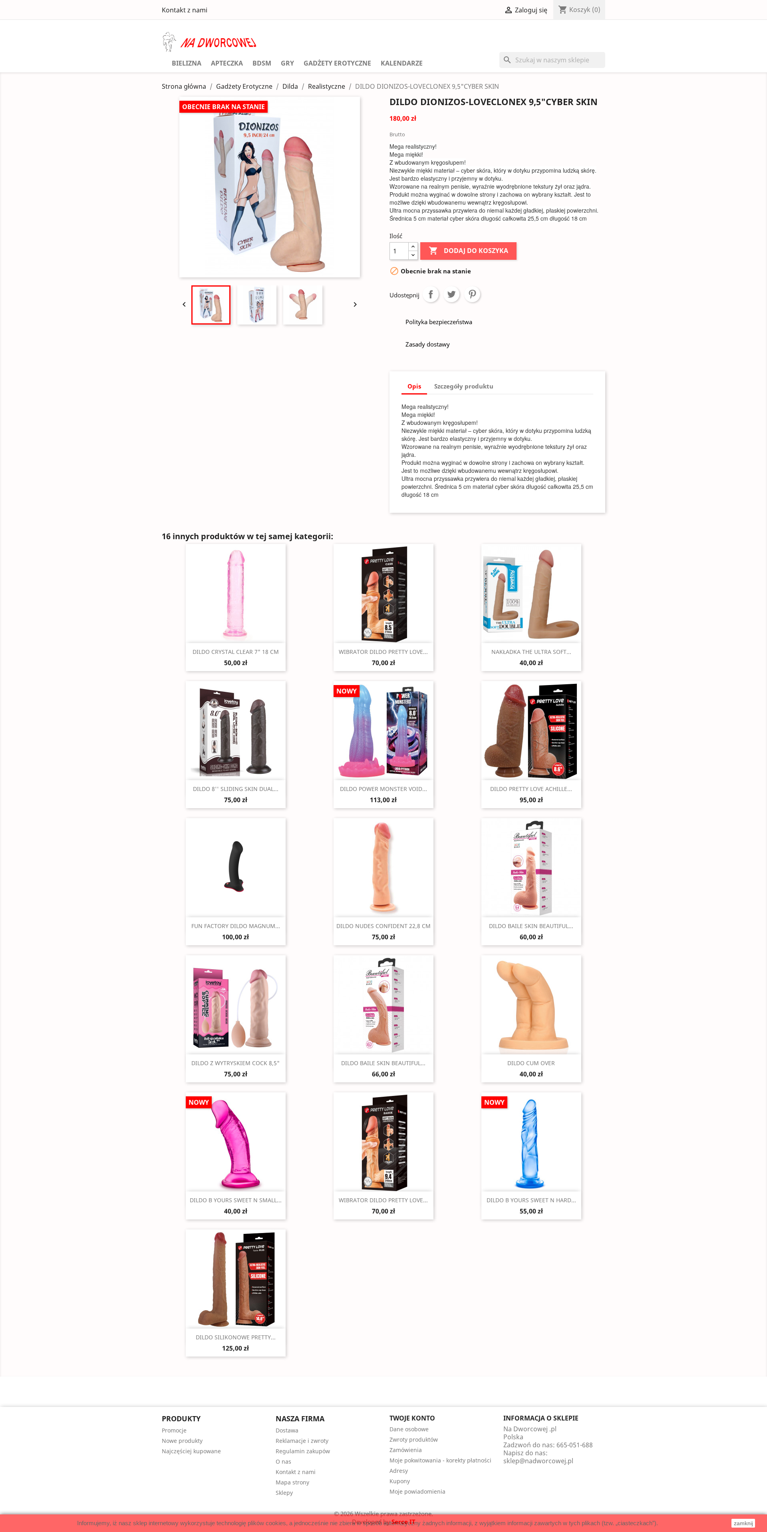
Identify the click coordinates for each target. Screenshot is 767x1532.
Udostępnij (431, 294)
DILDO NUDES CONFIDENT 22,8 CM (383, 926)
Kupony (399, 1481)
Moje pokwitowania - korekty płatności (440, 1460)
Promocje (174, 1430)
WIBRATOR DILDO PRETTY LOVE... (383, 651)
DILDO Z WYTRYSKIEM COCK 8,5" (235, 1063)
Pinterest (472, 294)
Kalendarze (402, 63)
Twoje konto (412, 1418)
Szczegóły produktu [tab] (463, 386)
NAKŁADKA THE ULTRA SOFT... (531, 651)
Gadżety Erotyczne (337, 63)
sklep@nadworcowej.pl (538, 1460)
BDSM (261, 63)
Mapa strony (292, 1482)
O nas (283, 1461)
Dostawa (287, 1430)
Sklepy (284, 1492)
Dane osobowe (409, 1429)
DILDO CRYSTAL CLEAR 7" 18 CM (236, 651)
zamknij (743, 1523)
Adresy (398, 1470)
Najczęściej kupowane (191, 1451)
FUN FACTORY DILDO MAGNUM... (235, 926)
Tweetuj (451, 294)
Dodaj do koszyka (468, 250)
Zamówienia (405, 1450)
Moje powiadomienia (417, 1491)
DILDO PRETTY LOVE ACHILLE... (531, 789)
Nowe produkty (182, 1440)
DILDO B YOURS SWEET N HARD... (531, 1200)
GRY (287, 63)
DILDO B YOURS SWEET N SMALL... (236, 1200)
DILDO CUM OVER (531, 1063)
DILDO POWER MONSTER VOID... (383, 789)
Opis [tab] (414, 386)
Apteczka (227, 63)
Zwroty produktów (413, 1439)
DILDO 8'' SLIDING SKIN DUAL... (235, 789)
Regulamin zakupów (303, 1451)
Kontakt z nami (184, 10)
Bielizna (186, 63)
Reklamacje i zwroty (302, 1440)
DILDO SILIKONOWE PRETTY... (236, 1337)
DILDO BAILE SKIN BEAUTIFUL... (531, 926)
